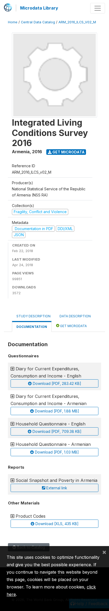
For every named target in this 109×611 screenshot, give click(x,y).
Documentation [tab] (31, 327)
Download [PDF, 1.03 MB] (56, 452)
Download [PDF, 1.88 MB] (56, 411)
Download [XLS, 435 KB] (56, 523)
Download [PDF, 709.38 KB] (56, 431)
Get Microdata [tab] (73, 326)
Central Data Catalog (38, 22)
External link (56, 488)
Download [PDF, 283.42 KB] (56, 383)
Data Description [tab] (75, 316)
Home (12, 22)
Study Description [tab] (33, 316)
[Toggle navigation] (97, 8)
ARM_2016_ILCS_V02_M (77, 22)
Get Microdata (68, 152)
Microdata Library (39, 8)
